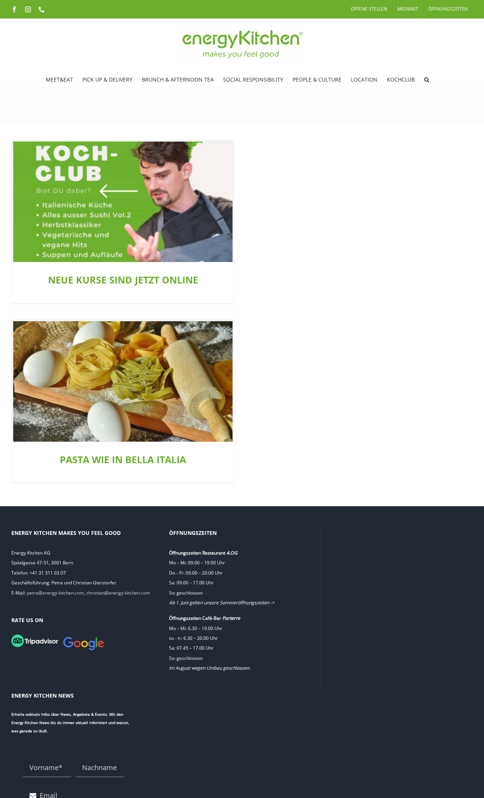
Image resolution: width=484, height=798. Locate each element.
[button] (426, 78)
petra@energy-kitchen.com (55, 593)
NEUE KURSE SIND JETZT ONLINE (123, 279)
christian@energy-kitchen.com (118, 593)
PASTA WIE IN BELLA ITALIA (123, 459)
